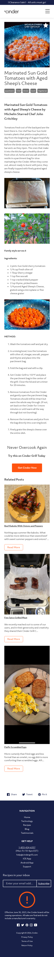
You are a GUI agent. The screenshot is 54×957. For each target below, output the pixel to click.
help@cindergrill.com (27, 854)
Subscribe (44, 883)
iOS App (27, 858)
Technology (27, 821)
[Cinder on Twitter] (22, 925)
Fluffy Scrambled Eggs (15, 747)
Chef (19, 91)
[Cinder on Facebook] (18, 925)
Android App (27, 862)
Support (27, 866)
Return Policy (27, 945)
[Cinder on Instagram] (31, 925)
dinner (26, 91)
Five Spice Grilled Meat (15, 617)
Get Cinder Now (27, 467)
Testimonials (27, 832)
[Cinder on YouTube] (35, 925)
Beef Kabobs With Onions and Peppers (23, 525)
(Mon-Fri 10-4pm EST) (27, 849)
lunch (33, 91)
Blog (27, 828)
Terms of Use (27, 941)
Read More (13, 547)
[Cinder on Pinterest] (26, 925)
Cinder (34, 933)
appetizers (9, 91)
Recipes (27, 824)
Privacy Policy (27, 937)
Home (27, 817)
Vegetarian (42, 91)
